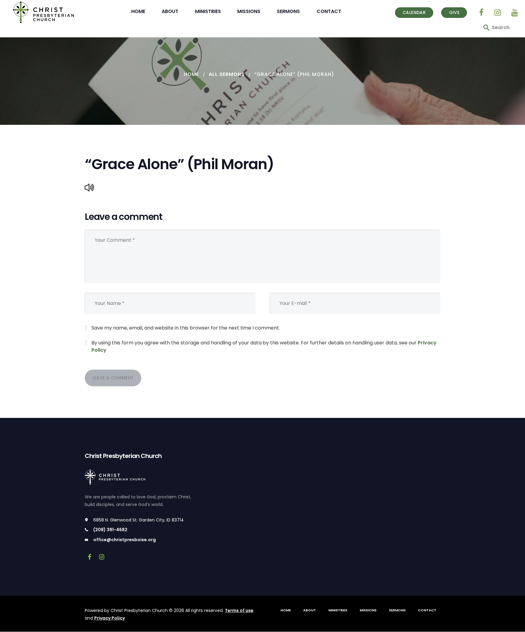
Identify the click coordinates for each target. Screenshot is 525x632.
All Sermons (227, 74)
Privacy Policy (109, 618)
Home (191, 74)
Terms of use (239, 610)
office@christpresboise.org (124, 540)
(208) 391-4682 (110, 530)
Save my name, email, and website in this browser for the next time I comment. (185, 327)
